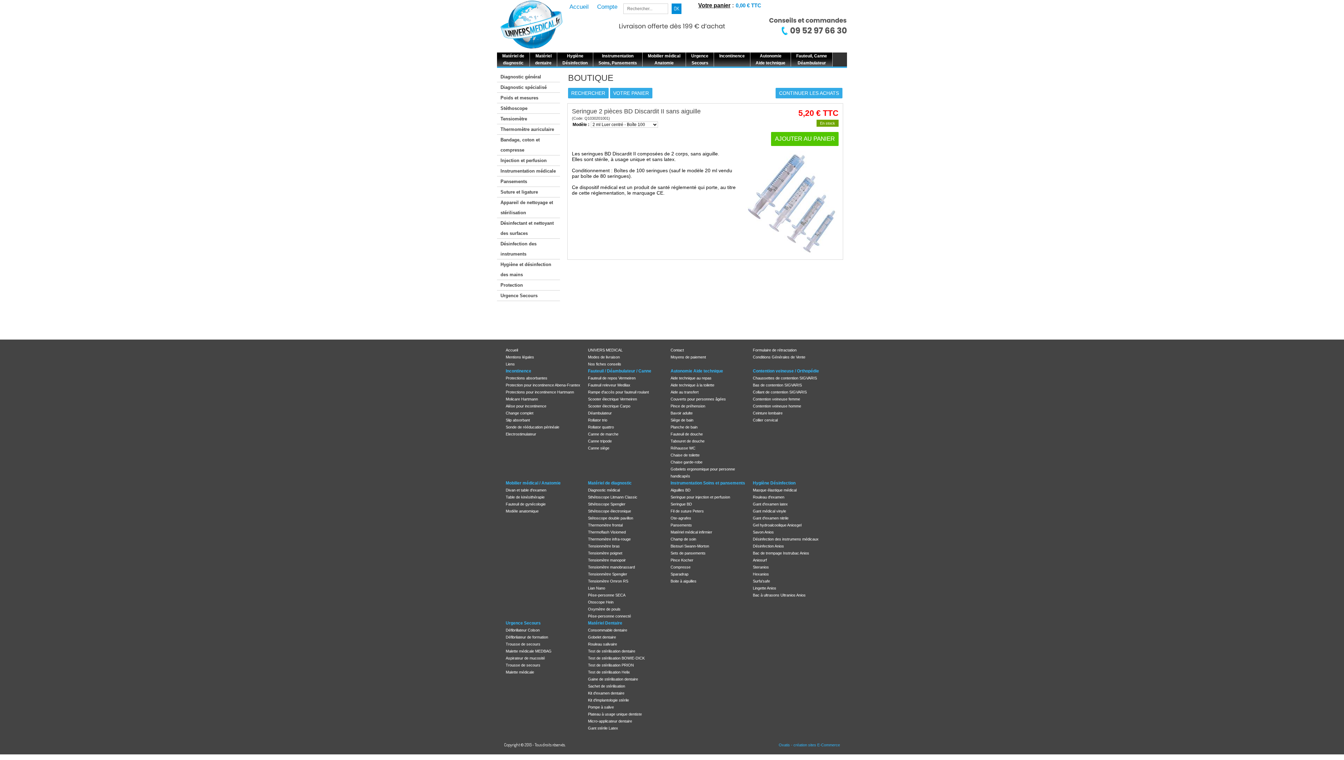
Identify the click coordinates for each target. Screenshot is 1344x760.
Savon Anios (763, 532)
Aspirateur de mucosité (525, 658)
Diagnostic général (520, 76)
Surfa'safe (761, 581)
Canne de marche (603, 434)
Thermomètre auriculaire (527, 129)
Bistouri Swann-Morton (690, 546)
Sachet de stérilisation (606, 686)
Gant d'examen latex (770, 504)
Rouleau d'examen (768, 497)
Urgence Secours (519, 295)
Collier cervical (765, 420)
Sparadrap (679, 574)
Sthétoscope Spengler (606, 504)
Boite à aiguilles (683, 581)
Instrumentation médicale (528, 171)
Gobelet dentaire (602, 637)
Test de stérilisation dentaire (611, 651)
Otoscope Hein (601, 602)
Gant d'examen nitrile (771, 518)
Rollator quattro (601, 427)
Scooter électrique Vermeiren (612, 399)
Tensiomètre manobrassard (611, 567)
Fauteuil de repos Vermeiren (612, 378)
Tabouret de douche (688, 441)
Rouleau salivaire (602, 644)
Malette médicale (520, 672)
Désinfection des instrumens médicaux (786, 539)
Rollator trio (597, 420)
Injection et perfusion (523, 160)
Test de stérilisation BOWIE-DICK (616, 658)
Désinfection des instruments (518, 249)
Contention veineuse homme (777, 406)
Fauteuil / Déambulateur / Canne (619, 371)
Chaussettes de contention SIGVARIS (785, 378)
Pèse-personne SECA (606, 595)
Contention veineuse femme (776, 399)
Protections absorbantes (526, 378)
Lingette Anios (764, 588)
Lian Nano (596, 588)
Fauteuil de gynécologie (526, 504)
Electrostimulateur (521, 434)
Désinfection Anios (768, 546)
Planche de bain (684, 427)
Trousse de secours (523, 644)
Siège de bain (682, 420)
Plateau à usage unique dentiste (615, 714)
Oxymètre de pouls (604, 609)
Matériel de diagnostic (610, 483)
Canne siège (598, 448)
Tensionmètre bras (604, 546)
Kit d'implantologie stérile (608, 700)
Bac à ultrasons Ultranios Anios (779, 595)
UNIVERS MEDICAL (605, 350)
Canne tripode (600, 441)
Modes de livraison (604, 357)
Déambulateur (600, 413)
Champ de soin (683, 539)
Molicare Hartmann (522, 399)
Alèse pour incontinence (526, 406)
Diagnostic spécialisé (523, 87)
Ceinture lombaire (768, 413)
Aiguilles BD (681, 490)
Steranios (761, 567)
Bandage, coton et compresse (520, 145)
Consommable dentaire (607, 630)
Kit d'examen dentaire (606, 693)
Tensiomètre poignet (605, 553)
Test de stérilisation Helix (609, 672)
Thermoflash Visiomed (607, 532)
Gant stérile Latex (603, 728)
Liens (510, 364)
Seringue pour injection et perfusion (700, 497)
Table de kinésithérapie (525, 497)
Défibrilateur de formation (527, 637)
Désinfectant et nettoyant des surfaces (527, 228)
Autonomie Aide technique (697, 371)
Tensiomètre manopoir (607, 560)
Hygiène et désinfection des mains (525, 269)
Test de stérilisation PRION (611, 665)
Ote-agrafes (681, 518)
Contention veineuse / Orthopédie (786, 371)
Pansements (513, 181)
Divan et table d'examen (526, 490)
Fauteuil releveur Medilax (609, 385)
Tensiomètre (513, 118)
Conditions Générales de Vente (779, 357)
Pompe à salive (601, 707)
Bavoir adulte (682, 413)
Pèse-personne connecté (609, 616)
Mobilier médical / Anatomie (533, 483)
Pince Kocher (682, 560)
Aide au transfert (685, 392)
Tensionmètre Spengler (607, 574)
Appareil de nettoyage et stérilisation (526, 207)
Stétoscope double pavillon (610, 518)
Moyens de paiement (688, 357)
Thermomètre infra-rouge (609, 539)
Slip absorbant (518, 420)
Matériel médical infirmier (691, 532)
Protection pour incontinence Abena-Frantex (543, 385)
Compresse (681, 567)
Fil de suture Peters (687, 511)
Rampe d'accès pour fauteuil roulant (618, 392)
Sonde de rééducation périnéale (532, 427)
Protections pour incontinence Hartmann (540, 392)
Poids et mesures (519, 97)
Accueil (512, 350)
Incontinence (518, 371)
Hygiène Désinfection (774, 483)
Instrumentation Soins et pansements (708, 483)
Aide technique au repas (691, 378)
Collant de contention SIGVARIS (780, 392)
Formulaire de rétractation (775, 350)
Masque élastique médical (775, 490)
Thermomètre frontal (605, 525)
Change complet (519, 413)
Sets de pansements (688, 553)
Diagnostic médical (604, 490)
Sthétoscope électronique (609, 511)
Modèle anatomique (522, 511)
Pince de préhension (688, 406)
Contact (677, 350)
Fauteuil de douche (687, 434)
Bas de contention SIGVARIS (777, 385)
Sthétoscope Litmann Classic (612, 497)
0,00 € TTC (748, 5)
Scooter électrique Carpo (609, 406)
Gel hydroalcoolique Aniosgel (777, 525)
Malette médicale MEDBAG (529, 651)
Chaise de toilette (685, 455)
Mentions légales (520, 357)
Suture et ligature (519, 192)
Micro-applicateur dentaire (610, 721)
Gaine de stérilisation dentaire (613, 679)
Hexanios (761, 574)
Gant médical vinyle (769, 511)
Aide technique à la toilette (692, 385)
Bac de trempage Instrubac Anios (781, 553)
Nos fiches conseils (604, 364)
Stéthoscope (513, 108)
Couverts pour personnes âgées (698, 399)
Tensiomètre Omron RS (608, 581)
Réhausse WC (683, 448)
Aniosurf (760, 560)
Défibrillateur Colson (523, 630)
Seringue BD (681, 504)
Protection (511, 285)
